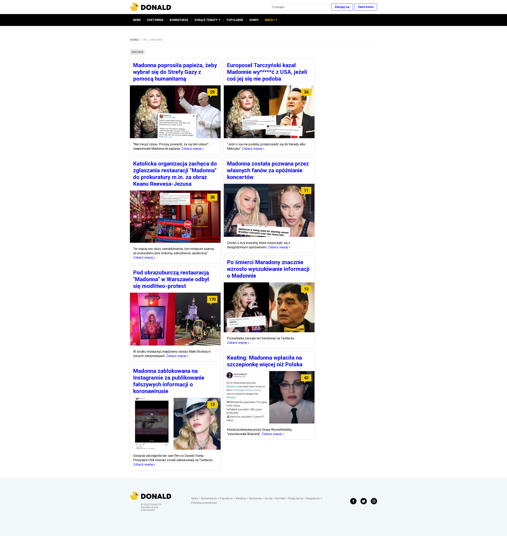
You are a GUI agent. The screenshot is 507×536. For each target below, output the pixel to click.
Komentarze (209, 498)
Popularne (226, 498)
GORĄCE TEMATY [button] (205, 20)
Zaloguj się (342, 7)
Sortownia (255, 498)
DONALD (134, 39)
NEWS (137, 20)
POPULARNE (235, 20)
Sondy (269, 498)
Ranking (241, 498)
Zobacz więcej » (192, 148)
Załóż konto (366, 7)
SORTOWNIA (155, 20)
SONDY (254, 20)
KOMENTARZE (179, 20)
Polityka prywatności (204, 502)
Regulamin (313, 498)
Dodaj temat (296, 498)
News (194, 498)
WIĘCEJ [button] (269, 20)
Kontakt (280, 498)
